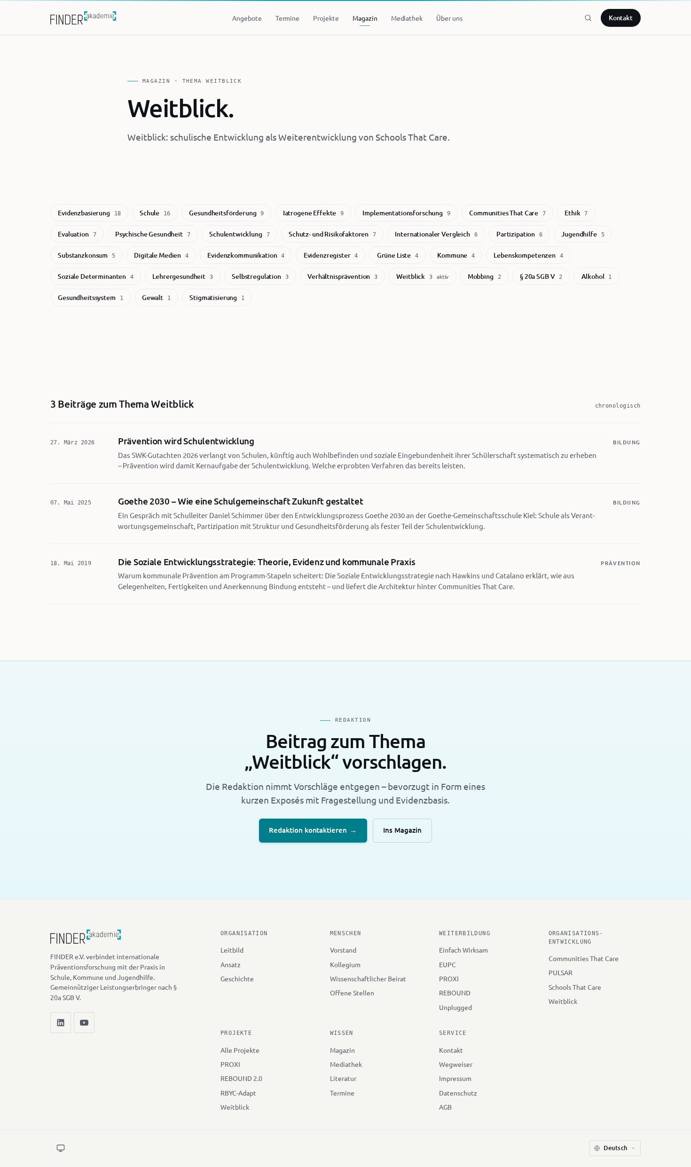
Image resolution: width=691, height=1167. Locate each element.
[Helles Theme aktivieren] (60, 1148)
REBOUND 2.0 (241, 1078)
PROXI (449, 978)
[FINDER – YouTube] (84, 1022)
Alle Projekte (239, 1050)
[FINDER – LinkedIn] (60, 1022)
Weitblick (563, 1001)
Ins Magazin (402, 830)
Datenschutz (458, 1092)
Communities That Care (584, 958)
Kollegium (345, 964)
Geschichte (237, 978)
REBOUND (455, 992)
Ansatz (230, 964)
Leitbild (231, 950)
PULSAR (561, 972)
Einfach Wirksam (463, 950)
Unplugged (455, 1007)
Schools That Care (575, 987)
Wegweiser (455, 1064)
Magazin (342, 1050)
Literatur (343, 1078)
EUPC (447, 964)
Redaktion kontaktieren (313, 830)
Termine (342, 1092)
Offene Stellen (352, 992)
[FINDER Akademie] (85, 941)
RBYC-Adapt (238, 1092)
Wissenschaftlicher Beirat (368, 978)
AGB (445, 1107)
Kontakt (621, 17)
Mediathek (346, 1064)
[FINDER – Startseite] (83, 18)
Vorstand (343, 950)
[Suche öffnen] (588, 17)
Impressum (455, 1078)
